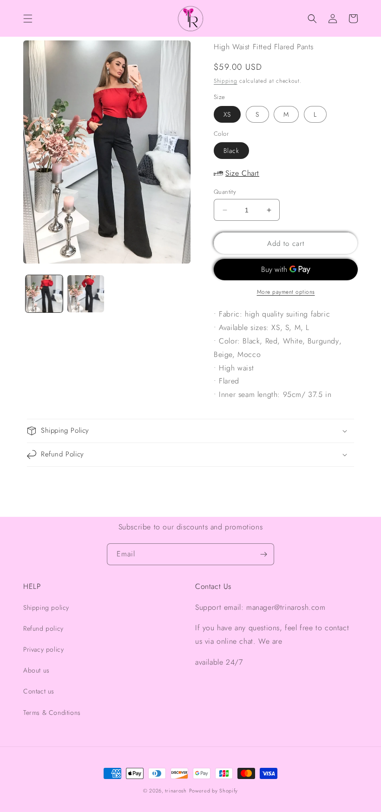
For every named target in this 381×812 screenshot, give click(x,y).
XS (227, 114)
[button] (28, 18)
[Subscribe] (263, 554)
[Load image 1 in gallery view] (44, 293)
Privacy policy (43, 649)
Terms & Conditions (52, 712)
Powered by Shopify (213, 790)
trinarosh (175, 790)
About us (36, 670)
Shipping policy (46, 607)
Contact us (38, 691)
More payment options (286, 292)
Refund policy (43, 628)
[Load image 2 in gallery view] (86, 293)
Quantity (225, 191)
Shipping (225, 81)
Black (231, 150)
